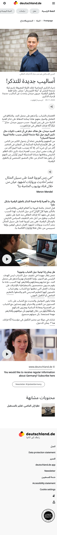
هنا (53, 322)
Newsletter (49, 471)
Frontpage (48, 21)
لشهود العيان (28, 224)
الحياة (38, 21)
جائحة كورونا (38, 207)
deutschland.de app (45, 465)
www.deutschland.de (40, 366)
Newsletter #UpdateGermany (28, 384)
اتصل (53, 446)
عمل (34, 11)
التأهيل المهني (38, 295)
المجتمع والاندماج (26, 21)
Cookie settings (47, 489)
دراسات (22, 11)
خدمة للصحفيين (48, 477)
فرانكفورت (25, 125)
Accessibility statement (43, 483)
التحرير (52, 458)
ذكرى (15, 151)
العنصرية (47, 307)
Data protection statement (42, 452)
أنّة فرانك (46, 125)
